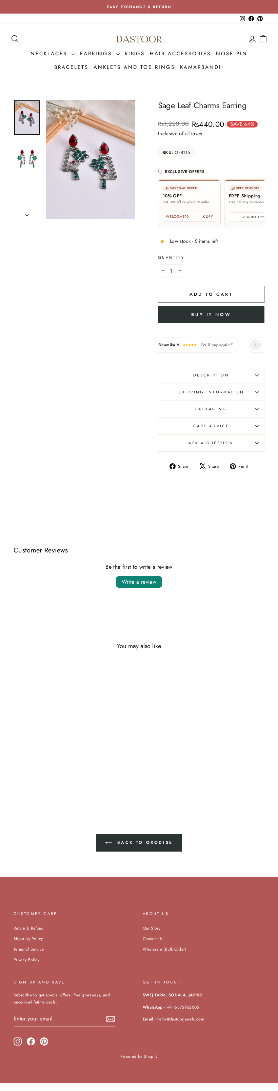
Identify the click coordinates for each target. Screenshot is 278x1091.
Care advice (211, 426)
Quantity (171, 257)
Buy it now (211, 314)
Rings (135, 53)
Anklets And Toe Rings (134, 67)
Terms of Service (29, 949)
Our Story (151, 928)
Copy (208, 216)
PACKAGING (211, 409)
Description (211, 375)
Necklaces (50, 53)
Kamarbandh (202, 67)
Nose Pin (231, 53)
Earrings (97, 53)
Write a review (139, 582)
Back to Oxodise (144, 842)
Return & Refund (28, 928)
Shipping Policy (28, 938)
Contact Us (153, 938)
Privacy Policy (26, 959)
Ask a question (211, 443)
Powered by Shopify (138, 1056)
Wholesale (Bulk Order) (164, 949)
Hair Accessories (180, 53)
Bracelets (71, 67)
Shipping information (211, 392)
